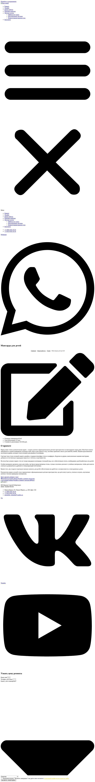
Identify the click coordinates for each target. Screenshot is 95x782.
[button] (47, 116)
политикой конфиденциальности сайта (56, 778)
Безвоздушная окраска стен (16, 18)
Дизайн (6, 8)
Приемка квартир (10, 11)
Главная (33, 351)
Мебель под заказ (13, 14)
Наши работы (8, 9)
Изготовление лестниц (15, 16)
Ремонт (6, 6)
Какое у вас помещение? (8, 681)
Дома (48, 351)
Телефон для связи (7, 679)
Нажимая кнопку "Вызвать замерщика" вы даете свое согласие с (36, 778)
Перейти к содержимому (8, 1)
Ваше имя (4, 677)
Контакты (7, 19)
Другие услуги (9, 13)
